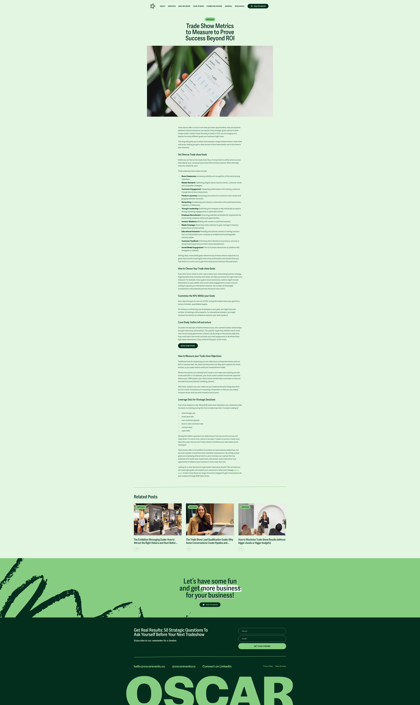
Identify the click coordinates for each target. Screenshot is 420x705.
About (162, 6)
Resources (239, 6)
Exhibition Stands (214, 6)
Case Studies (198, 6)
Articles (210, 19)
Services (172, 6)
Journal (228, 6)
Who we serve (184, 6)
